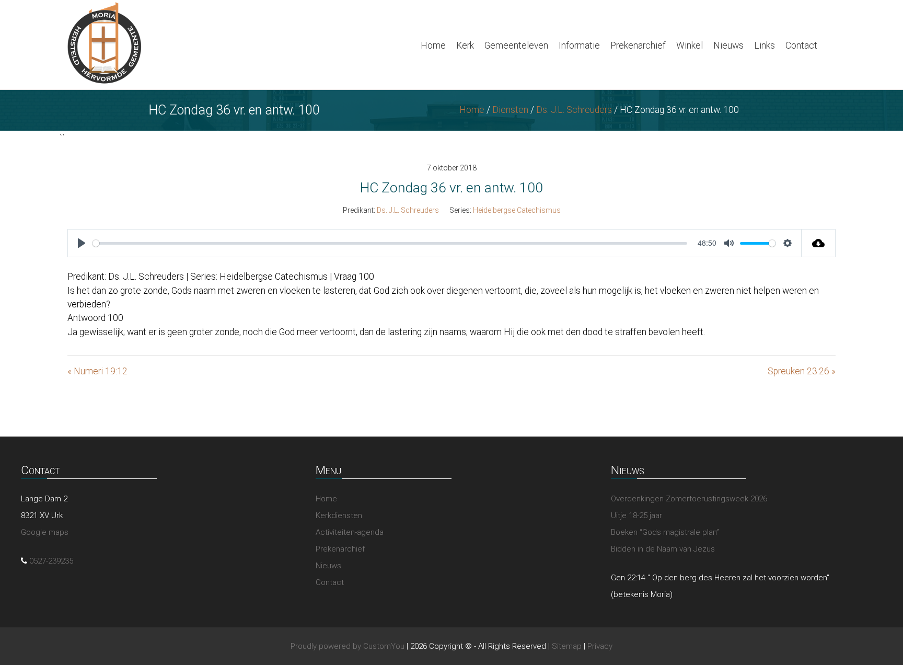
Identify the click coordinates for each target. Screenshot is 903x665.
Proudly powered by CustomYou (347, 646)
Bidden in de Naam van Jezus (663, 549)
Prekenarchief (638, 45)
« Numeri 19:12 (97, 371)
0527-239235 (51, 561)
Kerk (465, 45)
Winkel (689, 45)
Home (433, 45)
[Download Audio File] (819, 243)
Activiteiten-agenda (350, 532)
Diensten (510, 110)
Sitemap (567, 646)
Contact (801, 45)
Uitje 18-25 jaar (636, 515)
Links (764, 45)
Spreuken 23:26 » (802, 371)
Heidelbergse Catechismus (517, 210)
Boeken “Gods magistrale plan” (665, 532)
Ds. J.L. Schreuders (574, 110)
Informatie (579, 45)
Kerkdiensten (339, 515)
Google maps (44, 532)
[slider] (389, 243)
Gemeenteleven (516, 45)
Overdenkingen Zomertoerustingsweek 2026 (689, 498)
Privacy (599, 646)
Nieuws (728, 45)
